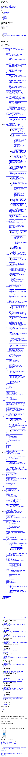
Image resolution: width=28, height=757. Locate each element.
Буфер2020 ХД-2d (13, 169)
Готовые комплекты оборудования (11, 48)
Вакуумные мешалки (19, 145)
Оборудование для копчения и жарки (17, 454)
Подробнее (6, 623)
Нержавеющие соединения (15, 571)
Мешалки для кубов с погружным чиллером (19, 147)
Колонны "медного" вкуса (15, 316)
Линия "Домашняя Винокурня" (13, 521)
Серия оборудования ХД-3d (12, 176)
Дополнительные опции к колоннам (17, 324)
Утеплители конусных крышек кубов (17, 376)
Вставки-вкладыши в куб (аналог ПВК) (18, 230)
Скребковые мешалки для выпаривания (20, 143)
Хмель (7, 442)
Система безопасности (11, 479)
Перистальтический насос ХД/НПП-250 (12, 698)
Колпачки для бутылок (11, 495)
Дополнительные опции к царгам (16, 274)
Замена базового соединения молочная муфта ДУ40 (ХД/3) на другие (18, 589)
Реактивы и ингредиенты (9, 520)
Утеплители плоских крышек (15, 375)
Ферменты (8, 445)
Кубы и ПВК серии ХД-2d (17, 128)
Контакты (5, 19)
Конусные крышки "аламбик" (18, 238)
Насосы (8, 388)
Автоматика (9, 359)
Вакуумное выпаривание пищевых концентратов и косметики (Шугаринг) (15, 409)
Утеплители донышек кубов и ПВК (17, 377)
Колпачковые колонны (14, 303)
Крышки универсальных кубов (18, 235)
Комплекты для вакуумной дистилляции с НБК (15, 103)
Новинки (11, 45)
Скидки (5, 16)
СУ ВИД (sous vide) (10, 470)
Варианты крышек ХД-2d (17, 129)
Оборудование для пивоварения (13, 418)
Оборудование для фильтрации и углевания (16, 517)
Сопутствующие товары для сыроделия (18, 466)
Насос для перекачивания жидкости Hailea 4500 (14, 619)
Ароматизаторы (9, 529)
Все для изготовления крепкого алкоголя (12, 124)
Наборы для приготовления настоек (14, 531)
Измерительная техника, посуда (10, 486)
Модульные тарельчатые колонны (16, 312)
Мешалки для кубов (16, 248)
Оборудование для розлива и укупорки (15, 450)
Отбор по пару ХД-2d (14, 287)
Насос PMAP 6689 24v (20, 636)
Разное (7, 447)
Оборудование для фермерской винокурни (16, 109)
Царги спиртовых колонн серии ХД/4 (17, 269)
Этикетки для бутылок (14, 502)
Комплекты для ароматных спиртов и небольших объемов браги (17, 99)
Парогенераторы (10, 383)
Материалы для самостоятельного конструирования (15, 35)
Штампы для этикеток (14, 501)
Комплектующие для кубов (12, 542)
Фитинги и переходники (14, 574)
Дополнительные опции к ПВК (18, 259)
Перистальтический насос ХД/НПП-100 (12, 689)
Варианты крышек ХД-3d (17, 179)
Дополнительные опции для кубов (17, 593)
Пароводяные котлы (16, 258)
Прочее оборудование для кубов (18, 155)
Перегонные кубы (10, 221)
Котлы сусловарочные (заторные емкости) (16, 368)
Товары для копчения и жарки (13, 453)
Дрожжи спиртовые (13, 437)
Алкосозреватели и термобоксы (13, 512)
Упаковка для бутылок (11, 510)
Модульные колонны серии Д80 (18, 167)
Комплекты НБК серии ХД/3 (15, 96)
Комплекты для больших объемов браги (18, 101)
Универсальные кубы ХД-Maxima (16, 226)
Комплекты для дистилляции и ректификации (16, 64)
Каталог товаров (4, 26)
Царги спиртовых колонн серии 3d (17, 268)
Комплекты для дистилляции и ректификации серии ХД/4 (16, 68)
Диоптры (13, 278)
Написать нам (11, 7)
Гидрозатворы (9, 448)
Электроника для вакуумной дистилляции (16, 411)
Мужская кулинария (8, 452)
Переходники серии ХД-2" (15, 567)
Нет (3, 3)
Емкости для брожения (11, 451)
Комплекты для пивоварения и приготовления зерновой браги (13, 113)
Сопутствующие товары (11, 473)
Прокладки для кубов (16, 247)
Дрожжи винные (13, 436)
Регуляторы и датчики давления (16, 413)
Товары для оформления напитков (11, 490)
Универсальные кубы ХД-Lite (15, 223)
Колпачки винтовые (13, 497)
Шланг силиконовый (13, 399)
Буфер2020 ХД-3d (13, 215)
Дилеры (5, 17)
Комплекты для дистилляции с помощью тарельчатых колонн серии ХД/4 (17, 84)
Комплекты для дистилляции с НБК (14, 92)
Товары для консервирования (13, 468)
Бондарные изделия (10, 515)
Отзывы (9, 748)
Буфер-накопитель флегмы (15, 285)
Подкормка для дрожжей (14, 440)
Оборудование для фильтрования (16, 506)
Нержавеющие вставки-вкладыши (19, 231)
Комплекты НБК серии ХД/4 (15, 94)
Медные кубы (12, 227)
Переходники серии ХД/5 (17, 548)
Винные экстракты (10, 443)
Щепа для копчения (13, 458)
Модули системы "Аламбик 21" (16, 355)
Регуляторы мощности (14, 360)
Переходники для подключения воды (14, 394)
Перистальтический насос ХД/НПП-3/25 (12, 672)
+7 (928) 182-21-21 (11, 6)
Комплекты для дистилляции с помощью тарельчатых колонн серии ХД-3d (17, 80)
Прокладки (11, 572)
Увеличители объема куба (17, 131)
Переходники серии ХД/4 (17, 545)
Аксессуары (11, 431)
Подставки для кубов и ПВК (18, 252)
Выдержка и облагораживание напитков (12, 511)
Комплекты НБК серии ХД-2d (16, 93)
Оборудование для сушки (12, 459)
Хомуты (10, 575)
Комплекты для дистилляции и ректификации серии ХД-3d (16, 66)
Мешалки (13, 137)
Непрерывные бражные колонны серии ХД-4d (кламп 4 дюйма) (18, 334)
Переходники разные (16, 549)
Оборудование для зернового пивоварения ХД (15, 423)
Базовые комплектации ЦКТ (18, 263)
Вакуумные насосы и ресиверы (13, 410)
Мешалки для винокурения (20, 139)
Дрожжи (8, 435)
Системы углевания (10, 391)
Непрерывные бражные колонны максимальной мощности (16, 348)
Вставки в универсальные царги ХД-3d (18, 209)
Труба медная (9, 558)
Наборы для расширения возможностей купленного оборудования (15, 115)
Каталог (5, 34)
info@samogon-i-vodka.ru (6, 742)
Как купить (6, 14)
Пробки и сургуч (10, 494)
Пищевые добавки (10, 534)
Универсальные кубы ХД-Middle (16, 225)
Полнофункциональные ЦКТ (18, 264)
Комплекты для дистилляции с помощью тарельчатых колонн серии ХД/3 (17, 87)
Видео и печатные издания (12, 540)
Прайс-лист (5, 45)
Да (1, 3)
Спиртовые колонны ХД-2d (15, 168)
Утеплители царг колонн (14, 381)
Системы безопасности (11, 392)
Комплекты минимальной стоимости (14, 54)
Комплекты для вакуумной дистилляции (15, 97)
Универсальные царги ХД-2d (15, 160)
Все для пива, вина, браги (9, 416)
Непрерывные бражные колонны (13, 327)
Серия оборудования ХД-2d (12, 125)
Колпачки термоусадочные (15, 499)
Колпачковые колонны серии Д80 (19, 306)
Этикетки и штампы (10, 500)
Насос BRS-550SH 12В (20, 631)
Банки (7, 493)
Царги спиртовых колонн (12, 265)
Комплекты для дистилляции (13, 55)
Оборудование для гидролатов (16, 357)
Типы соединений (10, 585)
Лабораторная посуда (11, 489)
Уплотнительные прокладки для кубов (18, 553)
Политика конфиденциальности (8, 753)
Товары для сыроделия (11, 461)
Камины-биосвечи (10, 472)
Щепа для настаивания (11, 518)
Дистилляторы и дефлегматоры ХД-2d (18, 158)
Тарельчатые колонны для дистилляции (15, 302)
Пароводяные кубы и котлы (15, 257)
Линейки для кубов (15, 253)
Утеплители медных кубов (15, 373)
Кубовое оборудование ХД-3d (16, 177)
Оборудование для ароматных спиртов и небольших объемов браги (15, 404)
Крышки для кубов (13, 550)
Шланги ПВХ (9, 581)
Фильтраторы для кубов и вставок (19, 151)
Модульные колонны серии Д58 (18, 166)
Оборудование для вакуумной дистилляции (13, 400)
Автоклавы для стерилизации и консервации (16, 469)
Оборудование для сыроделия (15, 462)
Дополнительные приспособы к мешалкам (20, 149)
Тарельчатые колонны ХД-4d (15, 325)
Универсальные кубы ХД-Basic (16, 222)
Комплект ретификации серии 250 (17, 110)
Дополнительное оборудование (16, 233)
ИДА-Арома (9, 513)
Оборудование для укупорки (12, 504)
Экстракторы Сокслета (14, 356)
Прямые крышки (18, 236)
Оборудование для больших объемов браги (16, 405)
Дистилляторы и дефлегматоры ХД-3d (18, 206)
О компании (6, 12)
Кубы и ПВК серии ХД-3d (17, 178)
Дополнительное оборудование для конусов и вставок (18, 157)
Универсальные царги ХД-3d (15, 208)
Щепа (7, 446)
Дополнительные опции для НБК (16, 350)
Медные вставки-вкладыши (17, 232)
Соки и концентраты (11, 537)
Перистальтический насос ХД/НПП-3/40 (12, 681)
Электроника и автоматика (9, 474)
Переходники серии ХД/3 (17, 547)
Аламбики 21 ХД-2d (16, 130)
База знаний (6, 13)
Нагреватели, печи (10, 384)
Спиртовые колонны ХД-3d (15, 214)
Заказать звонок (4, 7)
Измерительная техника (11, 393)
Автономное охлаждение (12, 389)
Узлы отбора (14, 275)
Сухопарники (12, 354)
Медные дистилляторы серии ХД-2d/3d (18, 301)
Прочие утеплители (13, 382)
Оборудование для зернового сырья (14, 434)
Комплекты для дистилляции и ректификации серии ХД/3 (16, 71)
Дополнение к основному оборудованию (15, 122)
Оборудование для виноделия (13, 432)
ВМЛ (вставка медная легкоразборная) (16, 282)
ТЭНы (10, 387)
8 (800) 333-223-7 (13, 5)
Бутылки (8, 491)
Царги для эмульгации (14, 273)
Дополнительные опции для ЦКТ (19, 430)
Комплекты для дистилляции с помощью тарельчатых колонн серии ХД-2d (17, 76)
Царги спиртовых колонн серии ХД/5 (17, 271)
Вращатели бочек (10, 516)
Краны (10, 576)
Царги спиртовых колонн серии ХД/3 (17, 270)
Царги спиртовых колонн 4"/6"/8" (16, 284)
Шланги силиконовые (11, 582)
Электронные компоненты (15, 365)
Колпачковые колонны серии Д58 (19, 305)
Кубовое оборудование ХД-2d (16, 126)
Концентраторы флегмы (17, 276)
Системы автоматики (14, 361)
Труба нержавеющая (10, 556)
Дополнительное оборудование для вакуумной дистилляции (14, 415)
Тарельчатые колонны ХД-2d (15, 162)
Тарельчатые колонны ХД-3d (15, 210)
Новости (5, 18)
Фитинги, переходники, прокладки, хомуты (16, 570)
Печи (10, 386)
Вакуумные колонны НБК (12, 407)
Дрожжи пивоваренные (14, 438)
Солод (7, 441)
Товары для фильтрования (12, 505)
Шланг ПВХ (12, 398)
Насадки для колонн (10, 554)
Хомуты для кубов (15, 251)
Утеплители (9, 370)
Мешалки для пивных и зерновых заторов (19, 141)
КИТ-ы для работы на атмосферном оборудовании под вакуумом (17, 108)
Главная (5, 33)
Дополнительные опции (11, 583)
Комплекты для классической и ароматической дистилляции (13, 90)
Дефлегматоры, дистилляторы (13, 286)
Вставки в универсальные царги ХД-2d (18, 161)
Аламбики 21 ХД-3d (16, 180)
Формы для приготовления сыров (16, 467)
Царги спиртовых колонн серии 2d (17, 266)
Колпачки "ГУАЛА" (13, 496)
